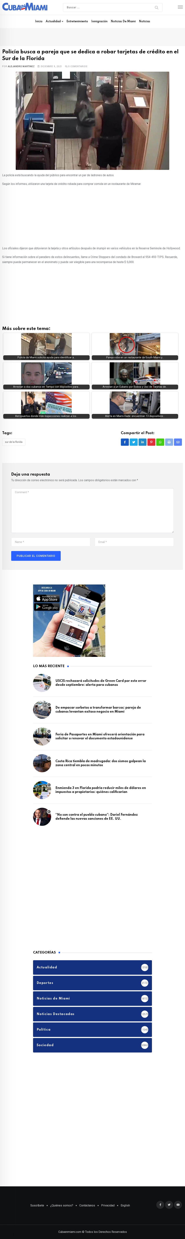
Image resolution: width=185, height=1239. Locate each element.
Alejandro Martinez (21, 66)
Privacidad (108, 1205)
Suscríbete (37, 1205)
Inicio (38, 21)
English (125, 1205)
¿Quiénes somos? (61, 1205)
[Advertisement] (92, 215)
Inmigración (99, 21)
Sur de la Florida (13, 441)
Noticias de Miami (123, 21)
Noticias (144, 21)
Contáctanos (87, 1205)
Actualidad (53, 21)
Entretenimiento (77, 21)
